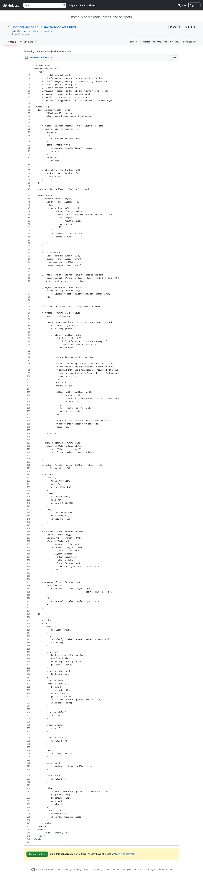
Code (13, 41)
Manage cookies (128, 869)
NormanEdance (22, 27)
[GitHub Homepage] (33, 870)
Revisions (29, 41)
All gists (73, 5)
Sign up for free (37, 854)
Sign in (182, 5)
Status (86, 869)
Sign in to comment (125, 853)
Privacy (67, 869)
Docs (107, 869)
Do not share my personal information (155, 869)
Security (77, 869)
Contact (115, 869)
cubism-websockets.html (56, 27)
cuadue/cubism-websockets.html (37, 31)
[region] (101, 452)
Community (97, 869)
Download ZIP (189, 42)
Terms (59, 869)
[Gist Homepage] (12, 5)
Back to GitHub (88, 5)
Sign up (194, 5)
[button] (171, 42)
